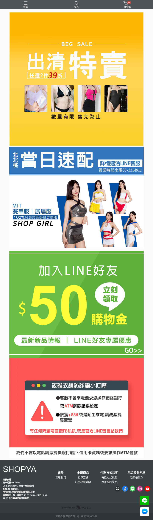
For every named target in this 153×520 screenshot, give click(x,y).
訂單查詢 (83, 477)
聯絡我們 (60, 477)
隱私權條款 (136, 477)
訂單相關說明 (83, 482)
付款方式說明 (109, 472)
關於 (61, 472)
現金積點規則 (137, 472)
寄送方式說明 (109, 477)
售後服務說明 (109, 482)
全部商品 (83, 472)
